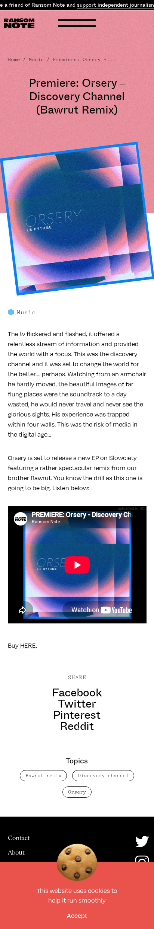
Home (14, 60)
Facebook (77, 692)
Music (36, 60)
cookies (99, 890)
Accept (77, 915)
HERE (28, 645)
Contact (19, 838)
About (16, 852)
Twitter (77, 704)
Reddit (77, 726)
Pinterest (77, 715)
